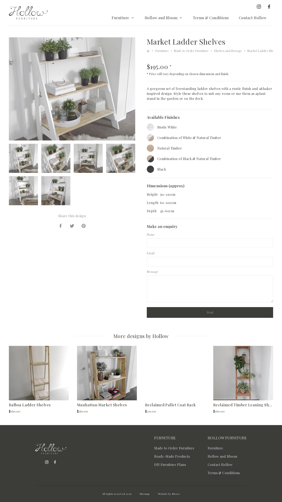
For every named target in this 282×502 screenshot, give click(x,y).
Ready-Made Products (172, 456)
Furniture (120, 17)
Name (151, 235)
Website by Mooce (169, 493)
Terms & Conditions (211, 17)
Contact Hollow (253, 17)
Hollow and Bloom (161, 17)
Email (150, 253)
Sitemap (145, 493)
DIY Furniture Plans (170, 464)
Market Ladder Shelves (263, 51)
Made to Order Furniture (191, 51)
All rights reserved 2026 (117, 493)
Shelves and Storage (228, 51)
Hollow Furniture (227, 437)
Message (152, 272)
